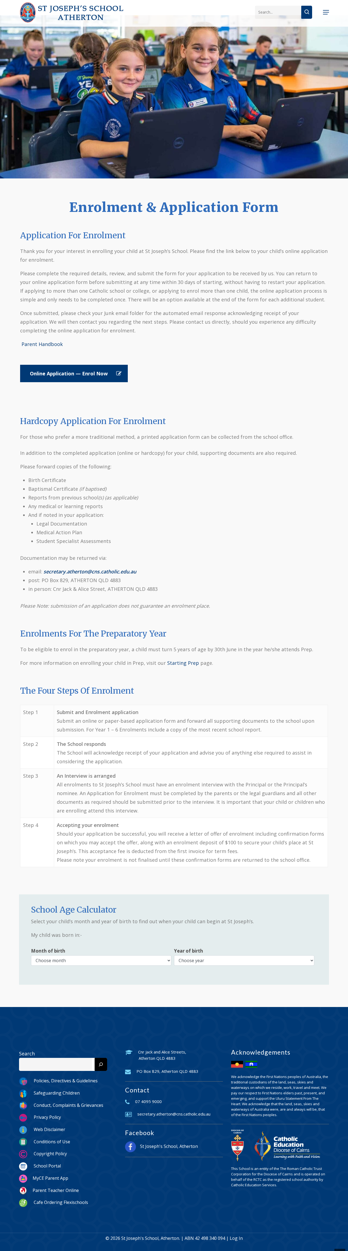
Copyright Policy (50, 1154)
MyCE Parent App (50, 1178)
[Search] (101, 1064)
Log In (236, 1238)
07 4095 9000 (148, 1101)
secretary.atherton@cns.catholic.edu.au (173, 1114)
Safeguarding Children (56, 1093)
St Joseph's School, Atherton (169, 1146)
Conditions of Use (51, 1142)
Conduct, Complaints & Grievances (68, 1105)
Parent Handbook (41, 344)
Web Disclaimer (49, 1129)
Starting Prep (183, 663)
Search (27, 1053)
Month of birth (48, 951)
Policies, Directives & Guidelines (65, 1081)
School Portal (47, 1166)
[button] (326, 12)
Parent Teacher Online (56, 1190)
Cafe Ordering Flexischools (60, 1202)
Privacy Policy (47, 1117)
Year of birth (188, 951)
